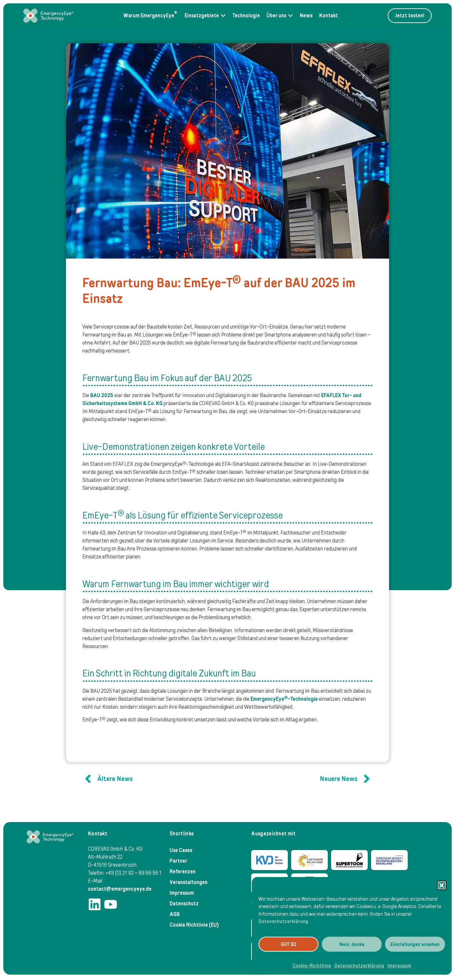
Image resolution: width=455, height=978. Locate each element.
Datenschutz (184, 903)
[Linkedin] (94, 904)
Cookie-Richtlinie (311, 966)
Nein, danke (351, 944)
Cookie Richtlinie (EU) (194, 925)
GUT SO (288, 944)
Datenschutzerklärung (283, 921)
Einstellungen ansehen (415, 944)
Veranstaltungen (189, 882)
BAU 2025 (101, 395)
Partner (178, 861)
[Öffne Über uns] (290, 15)
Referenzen (183, 871)
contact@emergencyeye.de (120, 889)
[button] (441, 885)
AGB (175, 914)
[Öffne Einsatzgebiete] (223, 15)
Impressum (399, 966)
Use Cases (181, 850)
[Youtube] (110, 904)
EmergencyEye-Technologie (284, 699)
